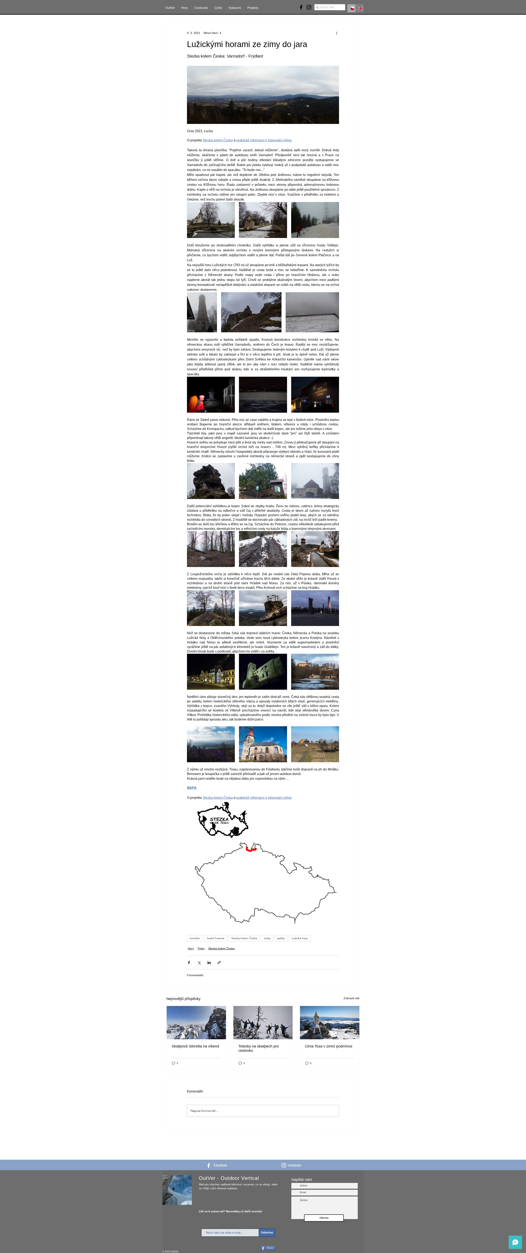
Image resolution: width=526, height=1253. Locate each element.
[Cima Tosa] (329, 1022)
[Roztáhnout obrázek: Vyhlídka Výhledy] (211, 744)
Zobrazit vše (352, 998)
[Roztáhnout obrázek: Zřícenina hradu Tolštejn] (251, 312)
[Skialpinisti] (263, 1022)
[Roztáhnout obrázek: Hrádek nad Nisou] (211, 672)
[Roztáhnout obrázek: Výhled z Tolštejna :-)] (312, 312)
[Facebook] (301, 7)
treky (267, 938)
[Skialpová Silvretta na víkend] (196, 1022)
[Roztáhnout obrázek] (211, 608)
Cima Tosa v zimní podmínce (328, 1046)
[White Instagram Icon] (284, 1165)
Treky (201, 948)
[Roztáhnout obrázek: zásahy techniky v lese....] (263, 549)
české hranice (215, 938)
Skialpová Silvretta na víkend (195, 1046)
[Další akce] (336, 32)
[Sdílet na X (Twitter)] (199, 962)
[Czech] (351, 8)
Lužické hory (300, 938)
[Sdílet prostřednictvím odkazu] (219, 962)
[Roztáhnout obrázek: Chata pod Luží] (315, 395)
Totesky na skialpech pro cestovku (258, 1048)
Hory (191, 948)
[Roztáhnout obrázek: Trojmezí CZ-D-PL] (315, 608)
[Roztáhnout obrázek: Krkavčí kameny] (211, 481)
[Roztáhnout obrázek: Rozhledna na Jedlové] (202, 312)
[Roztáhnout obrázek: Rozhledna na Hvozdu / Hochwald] (315, 481)
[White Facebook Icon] (208, 1165)
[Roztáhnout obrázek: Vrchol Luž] (211, 395)
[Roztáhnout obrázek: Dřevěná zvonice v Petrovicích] (315, 549)
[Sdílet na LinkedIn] (209, 962)
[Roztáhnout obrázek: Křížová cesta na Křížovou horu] (263, 220)
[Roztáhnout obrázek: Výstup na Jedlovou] (315, 220)
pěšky (281, 938)
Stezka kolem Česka (244, 938)
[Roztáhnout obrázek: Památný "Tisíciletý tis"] (263, 481)
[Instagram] (309, 7)
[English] (359, 8)
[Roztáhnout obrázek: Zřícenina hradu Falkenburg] (211, 549)
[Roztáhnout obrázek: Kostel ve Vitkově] (263, 744)
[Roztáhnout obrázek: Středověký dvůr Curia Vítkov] (315, 744)
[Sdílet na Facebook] (189, 962)
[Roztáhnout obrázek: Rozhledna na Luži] (263, 395)
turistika (195, 938)
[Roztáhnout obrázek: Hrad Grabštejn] (263, 672)
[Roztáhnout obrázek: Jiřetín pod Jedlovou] (211, 220)
